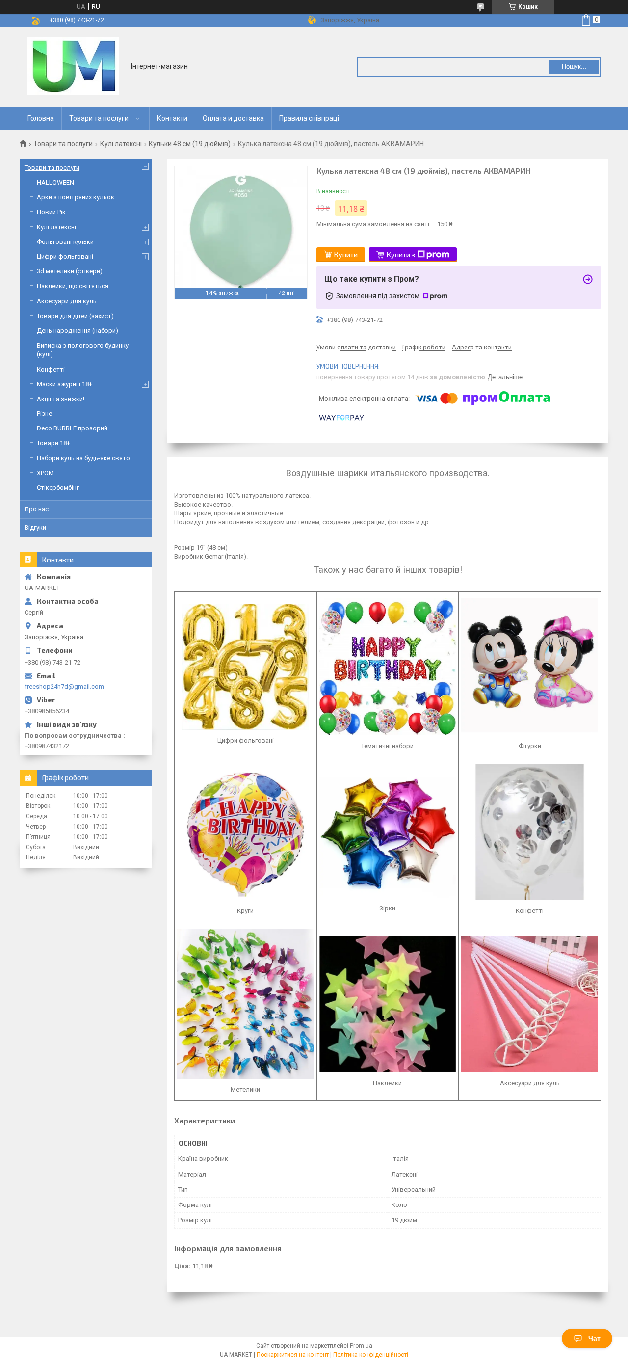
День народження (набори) (77, 330)
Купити (346, 254)
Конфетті (51, 369)
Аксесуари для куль (67, 301)
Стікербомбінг (58, 487)
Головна (40, 118)
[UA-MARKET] (73, 66)
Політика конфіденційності (370, 1354)
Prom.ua (361, 1345)
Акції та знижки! (60, 398)
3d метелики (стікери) (70, 271)
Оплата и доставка (233, 118)
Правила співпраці (309, 118)
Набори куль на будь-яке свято (83, 458)
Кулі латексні (121, 144)
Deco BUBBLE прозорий (72, 428)
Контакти (172, 118)
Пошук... (574, 66)
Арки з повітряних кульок (75, 197)
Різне (44, 413)
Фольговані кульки (65, 241)
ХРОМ (45, 473)
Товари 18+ (53, 443)
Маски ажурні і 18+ (64, 384)
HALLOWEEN (55, 182)
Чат (594, 1338)
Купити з (401, 254)
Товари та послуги (99, 118)
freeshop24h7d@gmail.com (64, 686)
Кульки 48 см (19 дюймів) (190, 144)
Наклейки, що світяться (72, 286)
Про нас (37, 509)
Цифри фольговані (65, 256)
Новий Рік (51, 211)
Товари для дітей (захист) (75, 316)
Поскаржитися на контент (293, 1354)
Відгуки (35, 527)
